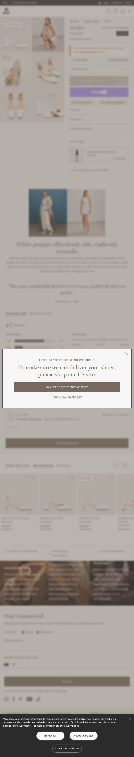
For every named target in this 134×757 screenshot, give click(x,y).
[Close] (130, 719)
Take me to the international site (67, 387)
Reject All (50, 735)
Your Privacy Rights (67, 748)
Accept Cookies (83, 735)
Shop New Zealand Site (67, 397)
